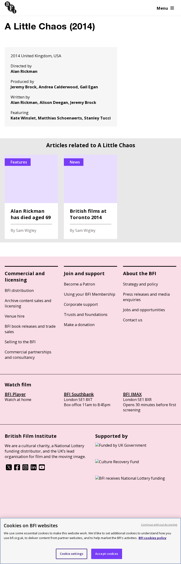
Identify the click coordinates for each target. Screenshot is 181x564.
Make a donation (79, 324)
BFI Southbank (79, 394)
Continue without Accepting (159, 524)
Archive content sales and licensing (28, 303)
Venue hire (15, 316)
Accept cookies (106, 554)
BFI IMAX (132, 394)
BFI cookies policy (152, 538)
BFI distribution (19, 290)
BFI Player (15, 394)
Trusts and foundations (85, 314)
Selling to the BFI (20, 341)
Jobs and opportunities (144, 309)
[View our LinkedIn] (33, 468)
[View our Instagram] (25, 468)
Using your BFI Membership (89, 294)
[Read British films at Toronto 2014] (90, 197)
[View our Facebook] (17, 468)
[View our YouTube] (42, 468)
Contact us (132, 320)
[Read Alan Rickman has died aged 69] (31, 197)
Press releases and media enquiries (146, 296)
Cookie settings (71, 554)
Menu (162, 8)
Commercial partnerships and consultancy (28, 354)
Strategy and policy (140, 284)
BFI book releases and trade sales (30, 328)
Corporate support (81, 304)
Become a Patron (79, 284)
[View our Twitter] (9, 468)
